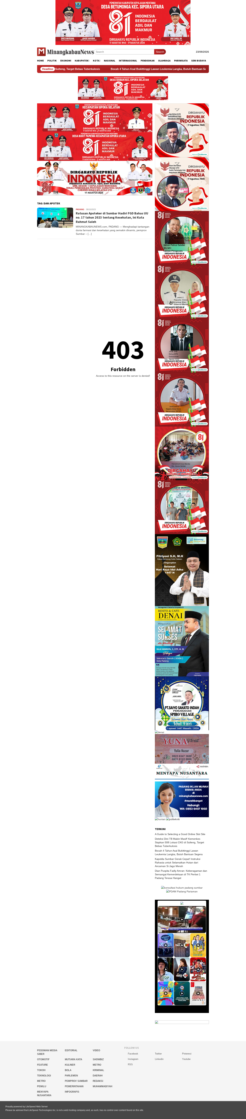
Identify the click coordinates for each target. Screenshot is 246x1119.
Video (96, 1050)
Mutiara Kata (73, 1059)
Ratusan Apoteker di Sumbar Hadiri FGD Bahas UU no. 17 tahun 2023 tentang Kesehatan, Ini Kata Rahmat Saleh (112, 217)
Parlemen (71, 1075)
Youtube (186, 1059)
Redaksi (98, 1081)
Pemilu (41, 1086)
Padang (80, 209)
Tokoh (41, 1070)
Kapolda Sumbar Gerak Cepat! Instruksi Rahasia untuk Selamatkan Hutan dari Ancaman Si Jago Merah (177, 862)
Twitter (158, 1053)
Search (160, 51)
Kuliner (70, 1064)
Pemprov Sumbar (76, 1081)
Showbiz (98, 1059)
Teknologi (44, 1075)
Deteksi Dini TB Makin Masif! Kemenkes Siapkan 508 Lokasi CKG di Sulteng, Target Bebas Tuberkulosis (179, 842)
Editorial (71, 1050)
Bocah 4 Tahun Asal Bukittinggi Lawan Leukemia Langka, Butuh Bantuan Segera (116, 68)
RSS (130, 1064)
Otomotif (43, 1059)
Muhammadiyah (102, 1086)
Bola (68, 1070)
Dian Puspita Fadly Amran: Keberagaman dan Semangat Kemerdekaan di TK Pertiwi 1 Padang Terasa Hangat (181, 874)
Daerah (97, 1075)
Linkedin (159, 1059)
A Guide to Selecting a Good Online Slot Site (180, 834)
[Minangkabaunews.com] (65, 51)
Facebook (133, 1053)
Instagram (133, 1059)
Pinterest (186, 1053)
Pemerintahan (74, 1086)
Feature (42, 1064)
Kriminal (98, 1070)
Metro (97, 1064)
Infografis (72, 1091)
